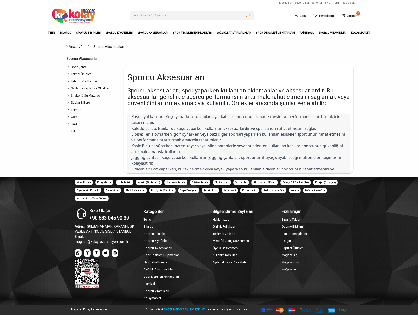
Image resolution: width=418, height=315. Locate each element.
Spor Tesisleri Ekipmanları (161, 255)
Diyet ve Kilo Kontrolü (88, 190)
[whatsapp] (78, 253)
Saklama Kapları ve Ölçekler (91, 88)
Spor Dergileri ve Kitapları (161, 276)
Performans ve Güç (273, 190)
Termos (77, 110)
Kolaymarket (152, 298)
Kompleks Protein (176, 182)
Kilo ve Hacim (249, 190)
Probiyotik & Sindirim (162, 190)
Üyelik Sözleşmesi (225, 248)
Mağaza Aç (289, 255)
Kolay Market (104, 182)
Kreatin (295, 190)
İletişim (287, 241)
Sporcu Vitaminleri (156, 291)
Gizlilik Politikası (224, 226)
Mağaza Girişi (291, 262)
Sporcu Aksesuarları (108, 47)
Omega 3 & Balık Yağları (295, 182)
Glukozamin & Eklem (264, 182)
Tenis (147, 219)
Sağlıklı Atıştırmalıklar (158, 269)
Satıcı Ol (317, 2)
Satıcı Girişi (302, 2)
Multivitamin (222, 182)
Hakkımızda (221, 219)
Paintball (150, 283)
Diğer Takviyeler (188, 190)
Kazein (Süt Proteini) (149, 182)
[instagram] (115, 253)
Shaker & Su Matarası (86, 95)
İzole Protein (124, 182)
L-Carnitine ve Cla (315, 190)
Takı (74, 131)
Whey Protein (84, 182)
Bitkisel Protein (200, 182)
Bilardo (149, 226)
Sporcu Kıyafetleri (156, 241)
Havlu (75, 124)
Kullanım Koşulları (225, 255)
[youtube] (96, 253)
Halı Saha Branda (155, 262)
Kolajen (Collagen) (325, 182)
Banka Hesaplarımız (295, 234)
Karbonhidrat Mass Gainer (92, 198)
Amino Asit (230, 190)
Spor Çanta (79, 67)
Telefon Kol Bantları (85, 81)
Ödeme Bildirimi (293, 226)
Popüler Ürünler (292, 248)
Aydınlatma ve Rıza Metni (230, 262)
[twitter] (105, 253)
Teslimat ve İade (224, 234)
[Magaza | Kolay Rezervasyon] (87, 16)
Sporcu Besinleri (155, 234)
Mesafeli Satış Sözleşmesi (231, 241)
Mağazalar (285, 2)
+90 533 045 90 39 (109, 218)
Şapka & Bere (81, 102)
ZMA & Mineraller (135, 190)
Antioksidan (112, 190)
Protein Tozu (210, 190)
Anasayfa (76, 47)
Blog (327, 2)
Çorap (76, 117)
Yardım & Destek (344, 2)
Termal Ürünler (81, 74)
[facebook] (87, 253)
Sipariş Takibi (291, 219)
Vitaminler (241, 182)
